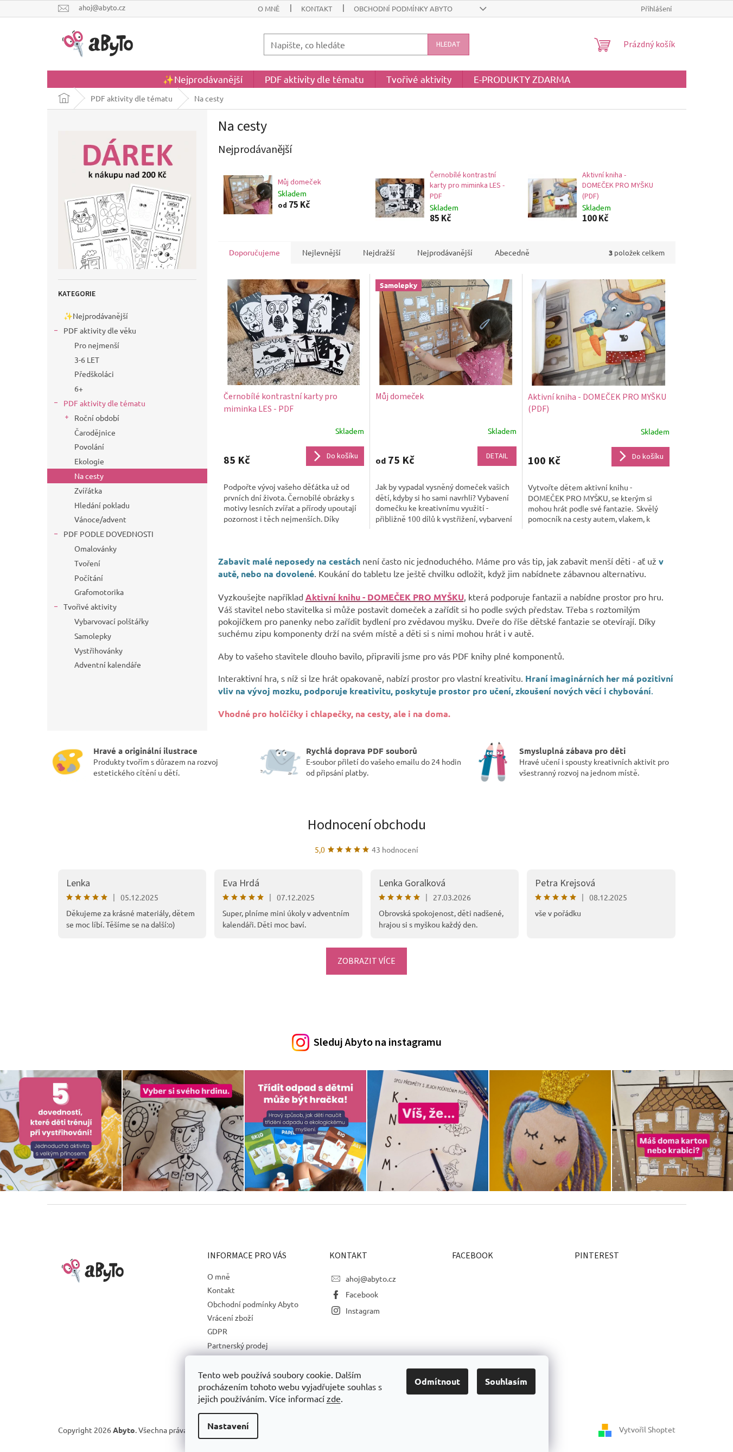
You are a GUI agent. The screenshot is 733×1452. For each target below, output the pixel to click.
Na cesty (89, 476)
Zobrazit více (366, 961)
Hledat (448, 44)
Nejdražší (379, 252)
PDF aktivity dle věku (99, 330)
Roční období (96, 418)
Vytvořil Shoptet (647, 1429)
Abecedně (512, 252)
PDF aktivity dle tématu (104, 403)
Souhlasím (506, 1381)
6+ (78, 388)
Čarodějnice (95, 432)
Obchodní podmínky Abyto (403, 8)
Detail (497, 456)
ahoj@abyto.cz (371, 1278)
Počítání (88, 578)
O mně (268, 8)
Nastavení (228, 1425)
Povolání (89, 446)
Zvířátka (88, 490)
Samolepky (92, 636)
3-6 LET (86, 359)
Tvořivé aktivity (90, 606)
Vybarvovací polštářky (111, 621)
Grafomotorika (99, 592)
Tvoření (87, 563)
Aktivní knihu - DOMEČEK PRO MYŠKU (384, 597)
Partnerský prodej (237, 1345)
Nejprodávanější (445, 252)
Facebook (362, 1294)
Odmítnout (437, 1381)
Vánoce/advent (100, 519)
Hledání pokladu (102, 505)
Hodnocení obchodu (367, 825)
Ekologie (89, 461)
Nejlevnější (321, 252)
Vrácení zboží (230, 1317)
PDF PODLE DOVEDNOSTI (108, 534)
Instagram (363, 1310)
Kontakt (316, 8)
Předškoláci (94, 374)
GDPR (217, 1331)
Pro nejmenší (96, 345)
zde (334, 1398)
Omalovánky (95, 548)
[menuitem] (202, 79)
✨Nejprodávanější (95, 316)
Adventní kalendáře (107, 664)
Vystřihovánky (98, 650)
